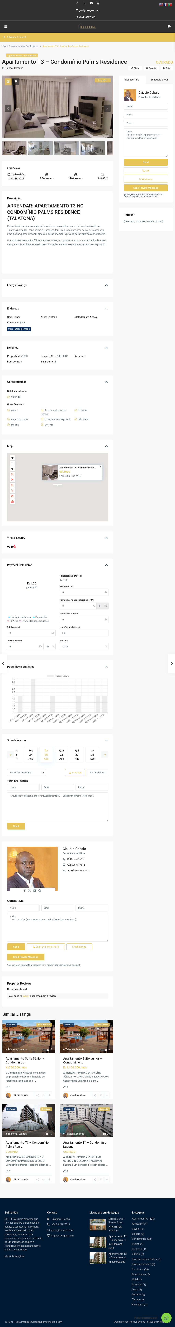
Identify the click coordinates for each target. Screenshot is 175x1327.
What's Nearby (16, 537)
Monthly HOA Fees (69, 613)
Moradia (136, 1294)
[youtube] (91, 3)
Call (47, 946)
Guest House (139, 1274)
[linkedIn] (84, 3)
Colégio (136, 1233)
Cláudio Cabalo (74, 849)
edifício (136, 1254)
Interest (64, 640)
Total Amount (13, 627)
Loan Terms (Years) (70, 627)
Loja (134, 1289)
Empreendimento (141, 1264)
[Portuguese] (170, 4)
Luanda (9, 68)
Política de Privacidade (158, 1321)
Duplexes (137, 1249)
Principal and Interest (71, 576)
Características (16, 381)
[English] (161, 4)
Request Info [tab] (132, 79)
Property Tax (66, 586)
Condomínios (32, 46)
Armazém (137, 1223)
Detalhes (12, 347)
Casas (135, 1228)
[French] (166, 4)
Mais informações (14, 1256)
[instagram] (98, 3)
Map (10, 446)
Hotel (135, 1279)
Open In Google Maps (19, 329)
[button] (166, 1318)
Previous (10, 754)
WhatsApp (80, 946)
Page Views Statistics (20, 666)
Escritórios (137, 1269)
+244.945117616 (87, 17)
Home (5, 46)
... (35, 1080)
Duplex (135, 1244)
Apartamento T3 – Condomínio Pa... (77, 467)
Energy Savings (17, 285)
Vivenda (136, 1304)
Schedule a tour (17, 740)
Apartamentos (18, 46)
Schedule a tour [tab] (159, 79)
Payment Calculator (19, 565)
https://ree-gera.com (62, 1235)
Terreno (136, 1299)
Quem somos (121, 1321)
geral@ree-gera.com (78, 870)
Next (104, 754)
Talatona (18, 68)
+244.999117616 (76, 864)
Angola (94, 317)
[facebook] (76, 3)
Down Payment (14, 640)
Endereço (13, 308)
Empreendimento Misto (145, 1259)
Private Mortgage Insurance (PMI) (77, 600)
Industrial (137, 1284)
